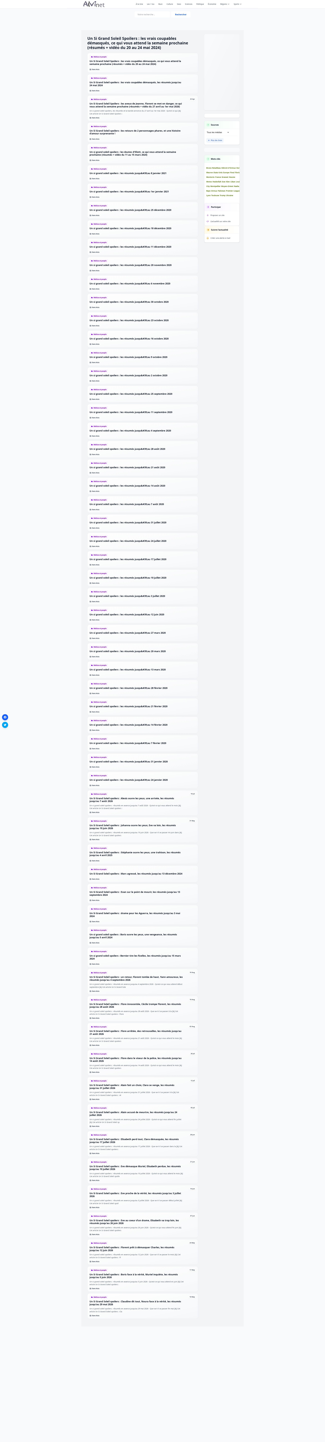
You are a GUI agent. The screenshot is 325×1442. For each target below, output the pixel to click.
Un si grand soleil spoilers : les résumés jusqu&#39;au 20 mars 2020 (128, 651)
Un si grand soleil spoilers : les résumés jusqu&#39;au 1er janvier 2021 (129, 191)
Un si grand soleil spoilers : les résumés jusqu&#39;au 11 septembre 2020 (131, 412)
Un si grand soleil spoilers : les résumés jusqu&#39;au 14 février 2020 (128, 724)
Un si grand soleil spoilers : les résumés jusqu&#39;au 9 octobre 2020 (128, 357)
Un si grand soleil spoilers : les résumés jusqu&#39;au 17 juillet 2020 (128, 559)
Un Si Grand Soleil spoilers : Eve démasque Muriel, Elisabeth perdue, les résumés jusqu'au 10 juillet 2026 (135, 1168)
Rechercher (180, 14)
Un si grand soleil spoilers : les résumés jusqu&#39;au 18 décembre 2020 (130, 228)
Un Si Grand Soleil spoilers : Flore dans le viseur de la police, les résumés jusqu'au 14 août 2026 (136, 1060)
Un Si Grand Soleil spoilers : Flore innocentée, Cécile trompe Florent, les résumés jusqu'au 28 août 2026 (135, 1005)
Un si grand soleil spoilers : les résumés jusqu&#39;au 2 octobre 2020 (128, 375)
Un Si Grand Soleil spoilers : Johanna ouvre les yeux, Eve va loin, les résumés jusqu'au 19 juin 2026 (133, 827)
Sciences (188, 4)
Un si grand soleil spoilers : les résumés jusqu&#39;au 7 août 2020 (127, 504)
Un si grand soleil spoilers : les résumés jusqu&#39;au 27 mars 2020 (128, 632)
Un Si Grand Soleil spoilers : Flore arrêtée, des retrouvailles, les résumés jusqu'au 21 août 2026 (135, 1032)
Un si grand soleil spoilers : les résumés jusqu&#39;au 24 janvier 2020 (129, 779)
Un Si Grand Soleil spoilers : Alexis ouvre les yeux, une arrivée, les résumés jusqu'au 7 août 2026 (132, 800)
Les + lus (150, 4)
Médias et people (100, 57)
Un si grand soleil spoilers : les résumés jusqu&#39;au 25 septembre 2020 (131, 393)
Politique (200, 4)
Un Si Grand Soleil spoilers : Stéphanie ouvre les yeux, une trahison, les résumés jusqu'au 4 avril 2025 (135, 854)
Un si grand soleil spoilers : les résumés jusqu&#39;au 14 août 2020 (127, 485)
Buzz (160, 4)
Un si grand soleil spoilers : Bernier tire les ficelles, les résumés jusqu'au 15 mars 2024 (135, 957)
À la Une (139, 4)
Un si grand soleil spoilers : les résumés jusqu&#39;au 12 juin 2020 (127, 614)
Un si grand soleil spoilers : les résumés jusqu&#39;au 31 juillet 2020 (128, 522)
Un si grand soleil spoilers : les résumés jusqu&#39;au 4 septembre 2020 (130, 430)
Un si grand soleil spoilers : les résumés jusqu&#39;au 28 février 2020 (128, 688)
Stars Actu (95, 69)
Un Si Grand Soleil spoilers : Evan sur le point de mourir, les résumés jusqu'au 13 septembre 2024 (135, 893)
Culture (170, 4)
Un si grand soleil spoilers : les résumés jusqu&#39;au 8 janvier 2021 (128, 173)
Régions (223, 4)
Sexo (179, 4)
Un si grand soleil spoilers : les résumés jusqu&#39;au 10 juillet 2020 (128, 577)
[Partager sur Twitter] (5, 725)
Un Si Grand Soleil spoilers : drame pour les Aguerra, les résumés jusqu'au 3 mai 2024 (135, 915)
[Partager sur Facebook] (5, 717)
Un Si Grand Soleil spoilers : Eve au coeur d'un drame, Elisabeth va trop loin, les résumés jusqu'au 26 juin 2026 (134, 1222)
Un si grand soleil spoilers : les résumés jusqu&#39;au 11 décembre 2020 (130, 246)
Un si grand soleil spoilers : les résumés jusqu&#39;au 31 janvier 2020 (129, 761)
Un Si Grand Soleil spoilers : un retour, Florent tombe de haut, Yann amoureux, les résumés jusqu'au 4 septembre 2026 (136, 978)
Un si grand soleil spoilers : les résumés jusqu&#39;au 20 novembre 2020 (131, 265)
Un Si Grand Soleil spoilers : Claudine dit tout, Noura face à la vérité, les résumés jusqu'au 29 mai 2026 (135, 1303)
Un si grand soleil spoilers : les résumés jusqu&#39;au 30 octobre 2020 (129, 301)
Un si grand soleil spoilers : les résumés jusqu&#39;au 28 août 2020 (127, 448)
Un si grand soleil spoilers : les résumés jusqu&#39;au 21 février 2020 (128, 706)
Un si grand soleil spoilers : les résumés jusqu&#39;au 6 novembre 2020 (130, 283)
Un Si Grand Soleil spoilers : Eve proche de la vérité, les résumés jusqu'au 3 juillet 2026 (135, 1195)
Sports (236, 4)
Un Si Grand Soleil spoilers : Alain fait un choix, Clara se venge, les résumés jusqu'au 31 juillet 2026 (132, 1087)
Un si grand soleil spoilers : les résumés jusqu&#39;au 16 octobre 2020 (129, 338)
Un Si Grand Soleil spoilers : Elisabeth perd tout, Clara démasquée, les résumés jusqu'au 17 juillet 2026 (134, 1141)
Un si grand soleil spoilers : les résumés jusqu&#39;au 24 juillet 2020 (128, 540)
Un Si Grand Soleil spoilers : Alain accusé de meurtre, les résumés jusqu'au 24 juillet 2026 (133, 1114)
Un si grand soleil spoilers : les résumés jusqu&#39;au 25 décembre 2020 (130, 209)
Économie (212, 4)
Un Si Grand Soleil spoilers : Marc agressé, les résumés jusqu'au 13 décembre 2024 (136, 873)
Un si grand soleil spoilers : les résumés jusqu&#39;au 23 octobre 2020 (129, 320)
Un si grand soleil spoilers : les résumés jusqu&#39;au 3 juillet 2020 (127, 596)
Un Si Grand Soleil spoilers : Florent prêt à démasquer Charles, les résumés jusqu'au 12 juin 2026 (132, 1249)
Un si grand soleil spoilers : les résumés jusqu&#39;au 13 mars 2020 (128, 669)
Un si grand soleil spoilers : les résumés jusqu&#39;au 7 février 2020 (128, 743)
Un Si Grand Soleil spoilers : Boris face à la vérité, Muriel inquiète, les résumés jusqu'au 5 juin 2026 (134, 1276)
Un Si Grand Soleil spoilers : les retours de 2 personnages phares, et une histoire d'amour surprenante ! (135, 132)
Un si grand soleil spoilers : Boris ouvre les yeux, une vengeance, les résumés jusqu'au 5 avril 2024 (133, 936)
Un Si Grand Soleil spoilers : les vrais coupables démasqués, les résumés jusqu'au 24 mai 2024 (135, 84)
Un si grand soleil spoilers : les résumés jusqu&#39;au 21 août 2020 (127, 467)
